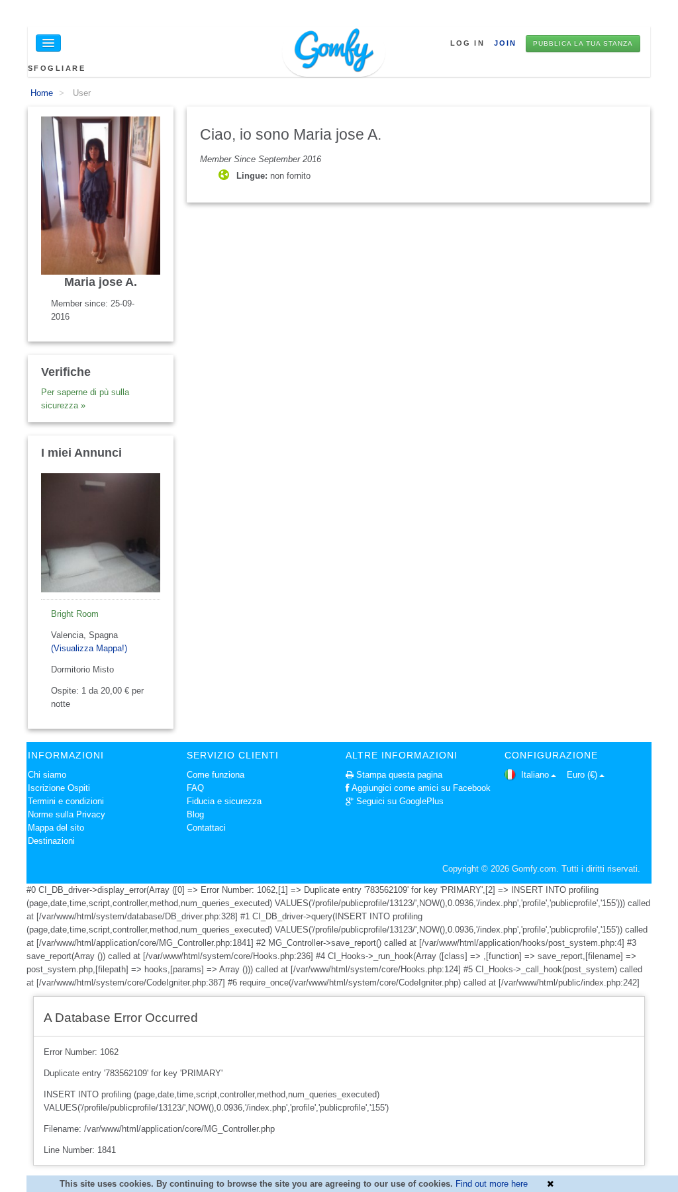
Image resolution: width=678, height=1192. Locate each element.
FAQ (195, 788)
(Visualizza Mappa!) (89, 648)
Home (41, 93)
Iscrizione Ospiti (59, 788)
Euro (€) (582, 775)
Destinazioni (51, 841)
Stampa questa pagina (399, 775)
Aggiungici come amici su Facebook (421, 788)
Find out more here (492, 1184)
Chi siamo (47, 775)
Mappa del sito (56, 828)
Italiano (533, 775)
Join (505, 43)
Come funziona (215, 775)
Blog (195, 814)
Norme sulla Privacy (66, 814)
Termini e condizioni (66, 801)
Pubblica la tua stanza (583, 43)
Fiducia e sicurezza (224, 801)
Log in (467, 43)
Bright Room (75, 614)
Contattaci (206, 828)
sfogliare (56, 68)
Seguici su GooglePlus (400, 801)
